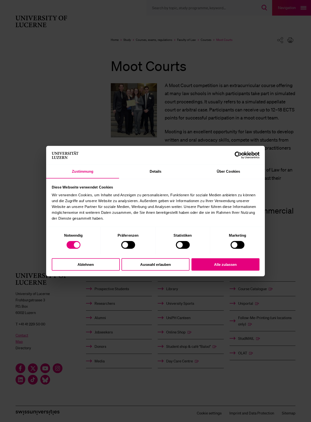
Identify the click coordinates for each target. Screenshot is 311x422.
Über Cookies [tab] (228, 171)
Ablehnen (86, 264)
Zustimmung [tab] (83, 171)
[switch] (128, 245)
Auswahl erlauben (155, 264)
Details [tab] (156, 171)
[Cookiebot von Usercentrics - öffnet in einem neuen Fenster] (238, 155)
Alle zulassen (225, 264)
